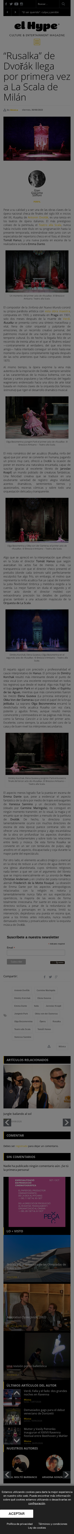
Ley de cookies (37, 1528)
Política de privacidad (20, 1524)
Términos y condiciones (52, 1524)
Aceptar (17, 1513)
